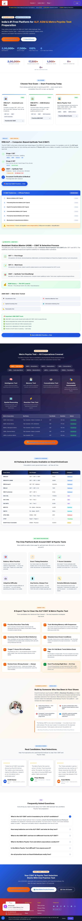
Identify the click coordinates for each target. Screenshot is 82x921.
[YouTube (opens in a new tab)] (54, 906)
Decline (64, 918)
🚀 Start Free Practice (11, 39)
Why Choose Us (29, 910)
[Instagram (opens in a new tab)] (61, 906)
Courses (32, 3)
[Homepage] (5, 3)
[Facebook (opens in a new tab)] (57, 906)
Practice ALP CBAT (14, 120)
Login (77, 3)
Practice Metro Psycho (68, 116)
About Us (27, 908)
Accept (70, 918)
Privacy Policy (41, 908)
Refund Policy (41, 910)
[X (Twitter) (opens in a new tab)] (68, 906)
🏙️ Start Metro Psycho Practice (44, 889)
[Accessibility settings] (3, 918)
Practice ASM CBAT (41, 118)
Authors (39, 913)
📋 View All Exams (28, 39)
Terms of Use (41, 905)
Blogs (26, 913)
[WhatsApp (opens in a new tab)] (75, 906)
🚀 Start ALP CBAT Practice (18, 889)
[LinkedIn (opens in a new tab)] (64, 906)
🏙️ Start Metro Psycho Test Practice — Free (41, 442)
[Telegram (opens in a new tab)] (71, 906)
